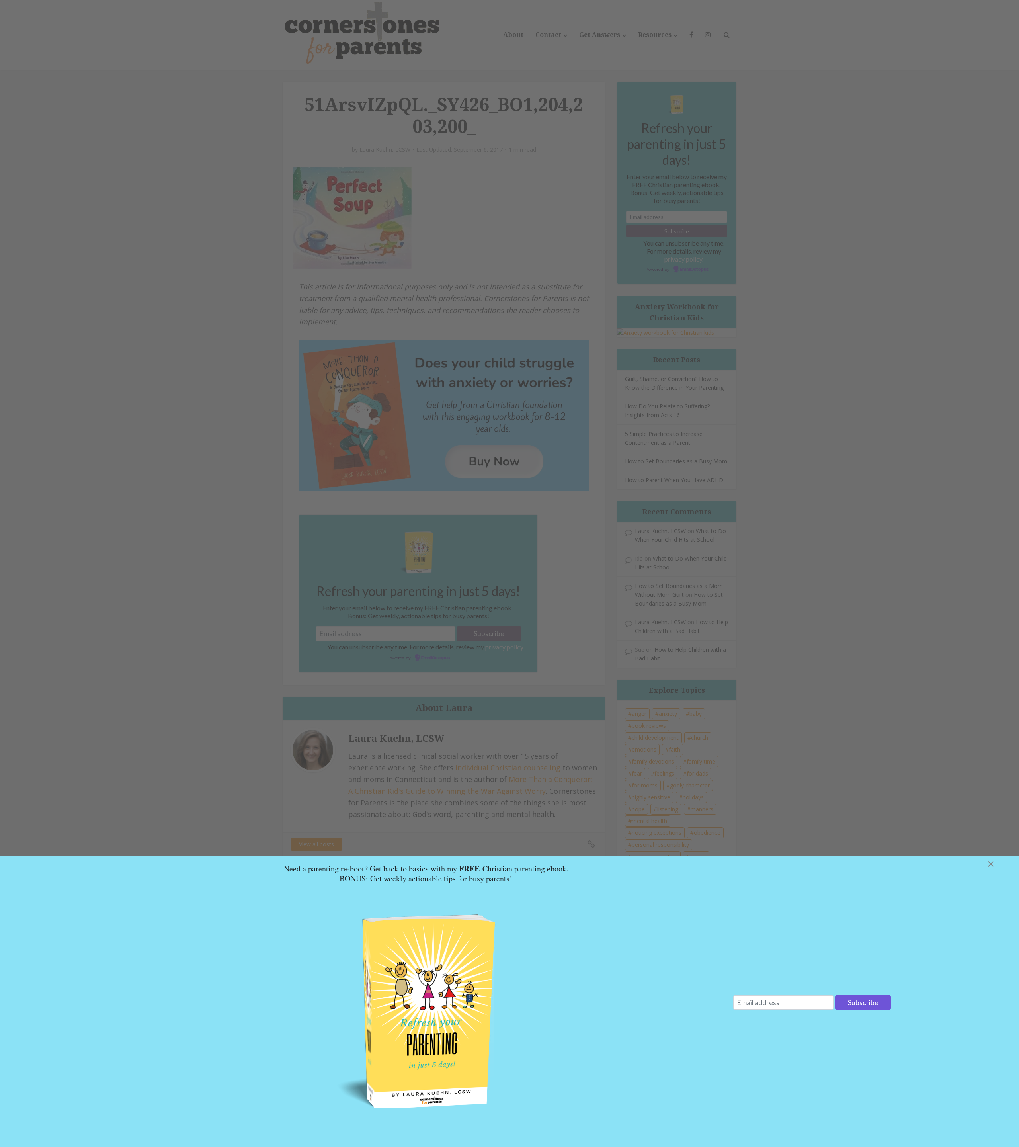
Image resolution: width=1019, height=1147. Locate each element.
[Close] (1000, 864)
